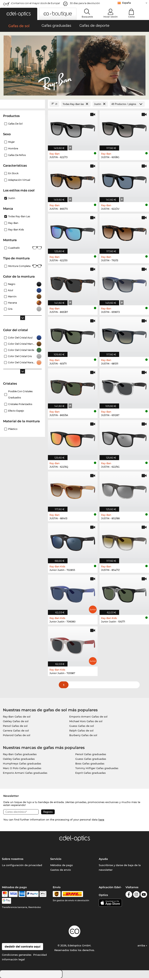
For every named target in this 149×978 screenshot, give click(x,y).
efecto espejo (16, 410)
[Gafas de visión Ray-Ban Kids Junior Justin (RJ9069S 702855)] (73, 541)
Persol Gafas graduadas (90, 754)
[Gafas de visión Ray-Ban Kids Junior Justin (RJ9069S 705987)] (73, 644)
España (126, 2)
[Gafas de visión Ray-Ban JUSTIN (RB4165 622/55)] (73, 232)
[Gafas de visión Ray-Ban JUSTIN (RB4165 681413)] (73, 490)
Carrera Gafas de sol (16, 730)
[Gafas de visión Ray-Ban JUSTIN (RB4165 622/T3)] (73, 128)
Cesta (131, 16)
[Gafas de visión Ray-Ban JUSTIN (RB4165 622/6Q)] (73, 438)
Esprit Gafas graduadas (90, 772)
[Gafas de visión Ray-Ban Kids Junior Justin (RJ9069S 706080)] (73, 593)
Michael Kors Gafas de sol (85, 721)
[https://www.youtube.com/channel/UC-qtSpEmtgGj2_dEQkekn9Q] (143, 895)
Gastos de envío (60, 869)
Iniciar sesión (110, 16)
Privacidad (40, 954)
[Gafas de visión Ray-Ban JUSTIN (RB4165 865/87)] (73, 283)
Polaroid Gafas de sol (16, 735)
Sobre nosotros (12, 859)
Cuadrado (14, 247)
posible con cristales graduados (20, 394)
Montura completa (19, 266)
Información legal (13, 959)
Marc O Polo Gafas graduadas (22, 768)
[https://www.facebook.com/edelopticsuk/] (129, 895)
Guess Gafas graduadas (90, 758)
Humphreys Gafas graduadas (22, 763)
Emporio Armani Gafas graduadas (25, 772)
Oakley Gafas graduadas (19, 758)
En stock (13, 173)
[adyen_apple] (43, 894)
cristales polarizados (20, 404)
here (101, 819)
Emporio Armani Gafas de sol (88, 716)
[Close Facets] (22, 104)
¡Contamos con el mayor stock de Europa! (35, 3)
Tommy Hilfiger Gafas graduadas (96, 768)
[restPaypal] (32, 894)
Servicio (55, 859)
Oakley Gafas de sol (16, 721)
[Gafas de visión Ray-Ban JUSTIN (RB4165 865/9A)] (73, 386)
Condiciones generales (16, 954)
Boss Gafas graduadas (89, 763)
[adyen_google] (6, 901)
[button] (18, 14)
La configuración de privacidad (22, 865)
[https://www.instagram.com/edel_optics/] (136, 895)
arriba (142, 945)
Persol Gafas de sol (15, 725)
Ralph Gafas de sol (81, 730)
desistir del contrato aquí (22, 946)
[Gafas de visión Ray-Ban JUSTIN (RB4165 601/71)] (73, 335)
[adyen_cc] (5, 894)
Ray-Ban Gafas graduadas (20, 754)
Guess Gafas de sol (81, 725)
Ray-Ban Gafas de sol (16, 716)
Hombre (13, 148)
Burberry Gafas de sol (83, 735)
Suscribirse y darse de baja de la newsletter (120, 867)
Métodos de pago (61, 865)
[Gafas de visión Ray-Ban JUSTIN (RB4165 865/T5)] (73, 180)
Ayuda (103, 859)
